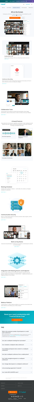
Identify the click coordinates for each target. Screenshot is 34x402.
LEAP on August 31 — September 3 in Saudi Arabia (17, 1)
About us (20, 385)
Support (3, 385)
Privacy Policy (20, 398)
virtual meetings (17, 335)
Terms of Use (10, 398)
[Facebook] (14, 396)
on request (11, 335)
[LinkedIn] (18, 396)
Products (3, 383)
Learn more (6, 58)
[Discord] (12, 396)
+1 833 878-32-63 (12, 394)
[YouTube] (16, 396)
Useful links (20, 383)
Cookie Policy (15, 398)
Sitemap (25, 398)
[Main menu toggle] (31, 4)
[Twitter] (20, 396)
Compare (3, 388)
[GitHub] (22, 396)
